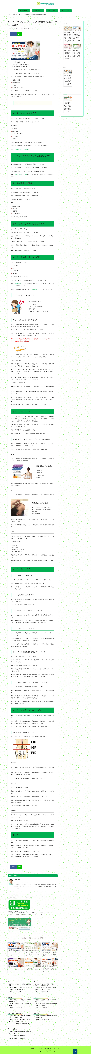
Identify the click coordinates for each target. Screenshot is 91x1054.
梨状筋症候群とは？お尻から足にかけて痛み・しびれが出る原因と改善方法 (50, 970)
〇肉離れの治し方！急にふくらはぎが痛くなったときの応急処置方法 (20, 1020)
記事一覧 (15, 14)
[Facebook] (13, 34)
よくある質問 (65, 10)
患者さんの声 (51, 10)
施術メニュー (37, 10)
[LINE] (19, 34)
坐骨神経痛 (34, 289)
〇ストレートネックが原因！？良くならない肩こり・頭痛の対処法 (46, 985)
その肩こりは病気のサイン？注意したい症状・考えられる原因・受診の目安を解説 (67, 107)
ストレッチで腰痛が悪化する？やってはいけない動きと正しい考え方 (16, 954)
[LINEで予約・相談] (20, 905)
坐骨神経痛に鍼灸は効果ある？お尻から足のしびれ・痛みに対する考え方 (16, 970)
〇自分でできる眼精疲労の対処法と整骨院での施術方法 (46, 1016)
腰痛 (20, 14)
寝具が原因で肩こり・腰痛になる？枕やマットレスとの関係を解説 (50, 954)
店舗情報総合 (23, 10)
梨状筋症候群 (18, 283)
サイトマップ (56, 1048)
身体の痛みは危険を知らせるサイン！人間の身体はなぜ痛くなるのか (76, 54)
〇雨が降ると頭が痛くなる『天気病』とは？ (45, 1000)
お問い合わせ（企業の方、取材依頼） (41, 1048)
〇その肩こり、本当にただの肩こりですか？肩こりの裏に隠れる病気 (45, 988)
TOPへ (75, 1051)
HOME (10, 14)
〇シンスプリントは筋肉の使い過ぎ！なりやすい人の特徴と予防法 (20, 1016)
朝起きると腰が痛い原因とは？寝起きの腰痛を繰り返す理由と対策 (33, 954)
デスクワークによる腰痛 (21, 174)
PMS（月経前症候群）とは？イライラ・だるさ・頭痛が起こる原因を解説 (67, 54)
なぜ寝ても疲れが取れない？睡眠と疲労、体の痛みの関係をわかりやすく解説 (76, 36)
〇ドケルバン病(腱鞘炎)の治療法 (17, 1035)
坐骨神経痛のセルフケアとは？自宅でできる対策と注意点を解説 (33, 970)
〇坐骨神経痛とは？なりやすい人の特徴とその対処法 (20, 1000)
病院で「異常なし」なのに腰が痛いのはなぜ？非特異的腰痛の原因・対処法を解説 (67, 80)
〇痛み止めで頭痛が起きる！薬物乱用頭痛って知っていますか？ (46, 1004)
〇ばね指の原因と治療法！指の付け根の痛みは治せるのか (20, 1032)
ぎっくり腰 (31, 28)
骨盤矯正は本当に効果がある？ (22, 149)
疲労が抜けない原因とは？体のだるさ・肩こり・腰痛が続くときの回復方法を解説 (67, 37)
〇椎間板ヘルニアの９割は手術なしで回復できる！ (20, 985)
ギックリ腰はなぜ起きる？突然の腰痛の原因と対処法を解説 (34, 14)
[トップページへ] (45, 3)
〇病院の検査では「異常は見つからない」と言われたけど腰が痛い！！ (20, 988)
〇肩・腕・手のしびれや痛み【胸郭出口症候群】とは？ (20, 1004)
